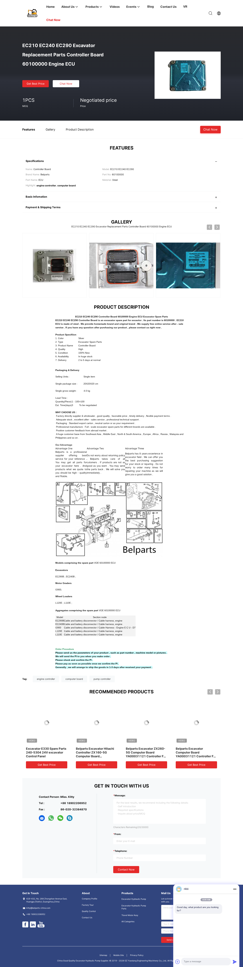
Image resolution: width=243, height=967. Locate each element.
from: (118, 834)
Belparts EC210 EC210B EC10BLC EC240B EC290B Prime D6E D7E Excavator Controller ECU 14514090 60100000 (145, 756)
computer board (74, 678)
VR (185, 6)
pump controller (102, 678)
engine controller (46, 678)
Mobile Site (118, 955)
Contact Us (87, 917)
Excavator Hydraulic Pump (134, 899)
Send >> (171, 940)
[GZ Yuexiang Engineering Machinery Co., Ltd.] (32, 12)
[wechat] (60, 818)
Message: (120, 795)
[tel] (79, 818)
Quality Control (89, 911)
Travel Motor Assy (130, 915)
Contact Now (126, 869)
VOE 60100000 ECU (105, 562)
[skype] (70, 818)
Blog (150, 6)
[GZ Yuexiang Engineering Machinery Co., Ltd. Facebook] (25, 925)
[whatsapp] (51, 818)
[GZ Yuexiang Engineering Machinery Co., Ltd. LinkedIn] (33, 925)
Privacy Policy (136, 955)
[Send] (234, 961)
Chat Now (66, 83)
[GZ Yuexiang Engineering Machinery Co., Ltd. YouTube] (41, 925)
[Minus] (235, 889)
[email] (42, 818)
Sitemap (103, 955)
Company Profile (89, 898)
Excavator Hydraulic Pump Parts (134, 907)
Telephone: (121, 851)
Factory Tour (88, 905)
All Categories (128, 921)
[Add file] (177, 961)
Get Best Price (35, 83)
